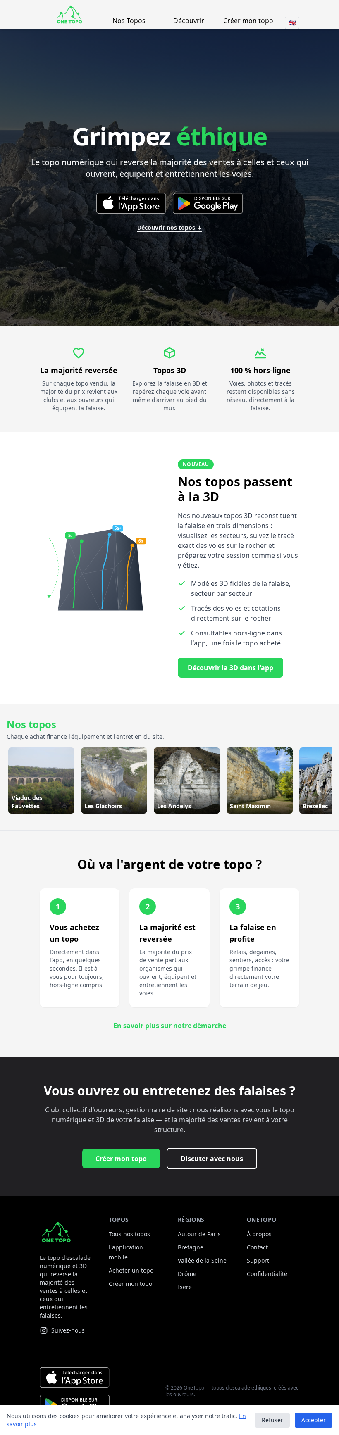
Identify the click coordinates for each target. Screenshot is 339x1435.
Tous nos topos (129, 1234)
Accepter (313, 1420)
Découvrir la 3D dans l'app (230, 667)
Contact (257, 1247)
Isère (185, 1287)
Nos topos (31, 724)
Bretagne (190, 1247)
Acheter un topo (131, 1270)
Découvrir (188, 20)
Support (258, 1260)
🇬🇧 (292, 22)
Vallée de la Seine (202, 1260)
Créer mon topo (248, 20)
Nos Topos (129, 20)
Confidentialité (267, 1274)
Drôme (187, 1274)
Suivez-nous (68, 1330)
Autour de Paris (199, 1234)
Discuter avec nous (212, 1158)
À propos (259, 1234)
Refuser (272, 1420)
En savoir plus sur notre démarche (169, 1025)
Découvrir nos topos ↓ (169, 227)
